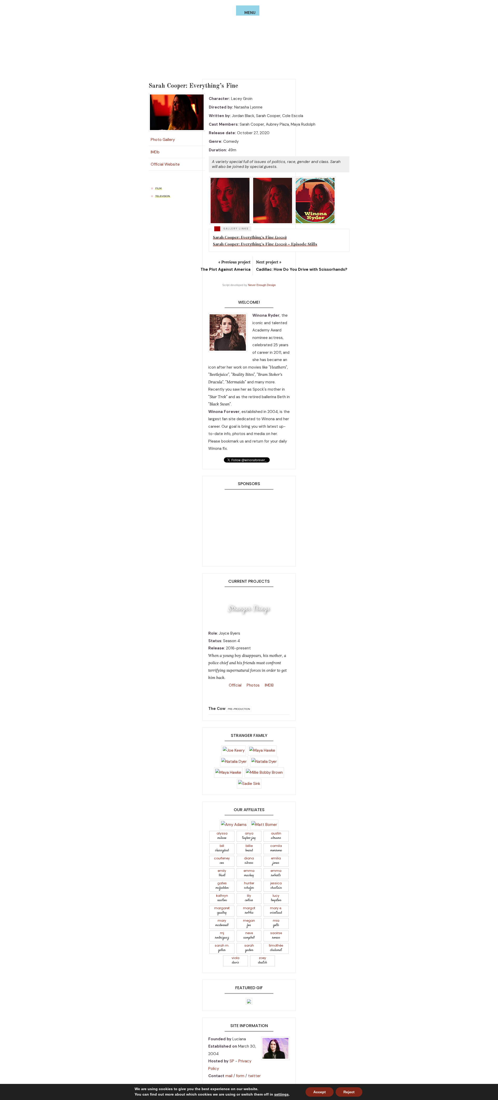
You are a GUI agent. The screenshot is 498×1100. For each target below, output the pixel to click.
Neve (249, 935)
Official (234, 685)
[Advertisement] (249, 525)
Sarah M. (222, 948)
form (240, 1075)
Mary (222, 923)
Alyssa (222, 836)
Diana (249, 861)
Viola (235, 960)
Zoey (262, 960)
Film (158, 187)
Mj (222, 935)
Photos (253, 685)
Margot (249, 910)
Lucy (276, 898)
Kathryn (222, 898)
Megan (249, 923)
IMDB (269, 685)
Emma (249, 873)
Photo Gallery (162, 138)
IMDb (155, 151)
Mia (276, 923)
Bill (222, 848)
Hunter (249, 886)
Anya (249, 836)
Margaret (222, 910)
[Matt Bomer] (264, 824)
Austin (276, 836)
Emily (222, 873)
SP (232, 1061)
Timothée (276, 948)
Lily (249, 898)
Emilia (276, 861)
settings (281, 1094)
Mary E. (276, 910)
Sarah (249, 948)
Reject (349, 1092)
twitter (254, 1075)
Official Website (164, 163)
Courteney (222, 861)
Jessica (276, 886)
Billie (249, 848)
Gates (222, 886)
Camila (276, 848)
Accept (319, 1092)
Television (162, 195)
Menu (249, 12)
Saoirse (276, 935)
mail (228, 1075)
